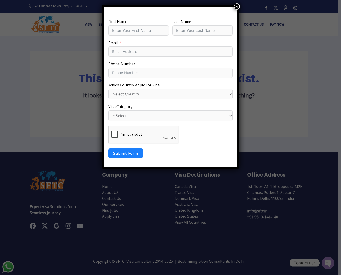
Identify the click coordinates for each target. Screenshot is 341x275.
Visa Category (120, 106)
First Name (117, 21)
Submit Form (125, 153)
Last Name (181, 21)
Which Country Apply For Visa (134, 85)
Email (113, 42)
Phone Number (121, 63)
